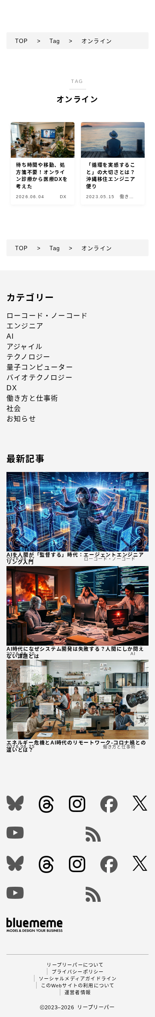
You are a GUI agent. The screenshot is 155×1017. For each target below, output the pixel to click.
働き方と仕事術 (32, 398)
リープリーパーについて (75, 965)
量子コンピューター (39, 367)
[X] (141, 803)
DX (11, 388)
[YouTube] (39, 833)
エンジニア (24, 326)
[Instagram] (78, 804)
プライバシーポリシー (78, 971)
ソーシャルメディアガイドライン (78, 978)
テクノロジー (28, 357)
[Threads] (47, 804)
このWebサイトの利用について (78, 985)
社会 (13, 408)
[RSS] (117, 834)
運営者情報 (78, 992)
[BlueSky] (15, 803)
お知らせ (21, 419)
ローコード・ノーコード (47, 315)
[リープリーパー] (29, 9)
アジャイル (24, 346)
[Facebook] (109, 804)
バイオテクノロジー (39, 377)
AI (10, 336)
